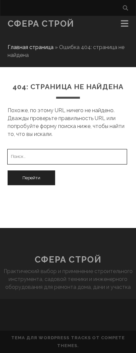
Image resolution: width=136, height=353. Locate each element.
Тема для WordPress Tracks (51, 337)
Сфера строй (41, 24)
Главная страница (30, 47)
